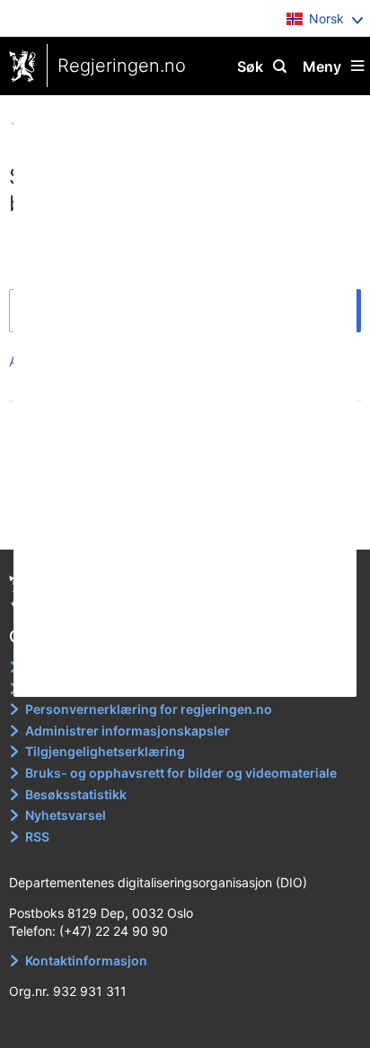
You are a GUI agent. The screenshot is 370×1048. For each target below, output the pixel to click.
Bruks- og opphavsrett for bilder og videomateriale (181, 772)
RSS (37, 836)
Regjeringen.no (121, 65)
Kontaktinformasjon (86, 960)
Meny (322, 66)
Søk (250, 66)
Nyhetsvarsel (65, 815)
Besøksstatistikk (76, 794)
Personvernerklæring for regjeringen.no (148, 709)
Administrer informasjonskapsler (127, 730)
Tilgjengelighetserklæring (105, 751)
